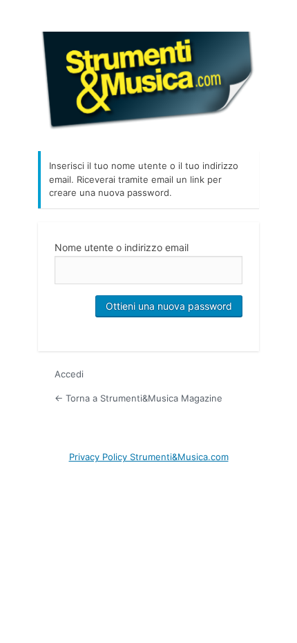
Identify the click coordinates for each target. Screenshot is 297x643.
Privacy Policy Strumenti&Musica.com (149, 456)
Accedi (69, 373)
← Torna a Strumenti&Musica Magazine (138, 398)
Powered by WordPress (148, 78)
